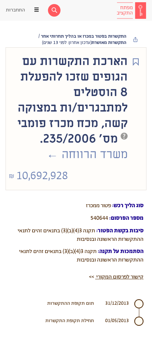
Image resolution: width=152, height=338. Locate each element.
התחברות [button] (15, 10)
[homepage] (131, 10)
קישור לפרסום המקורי (119, 277)
